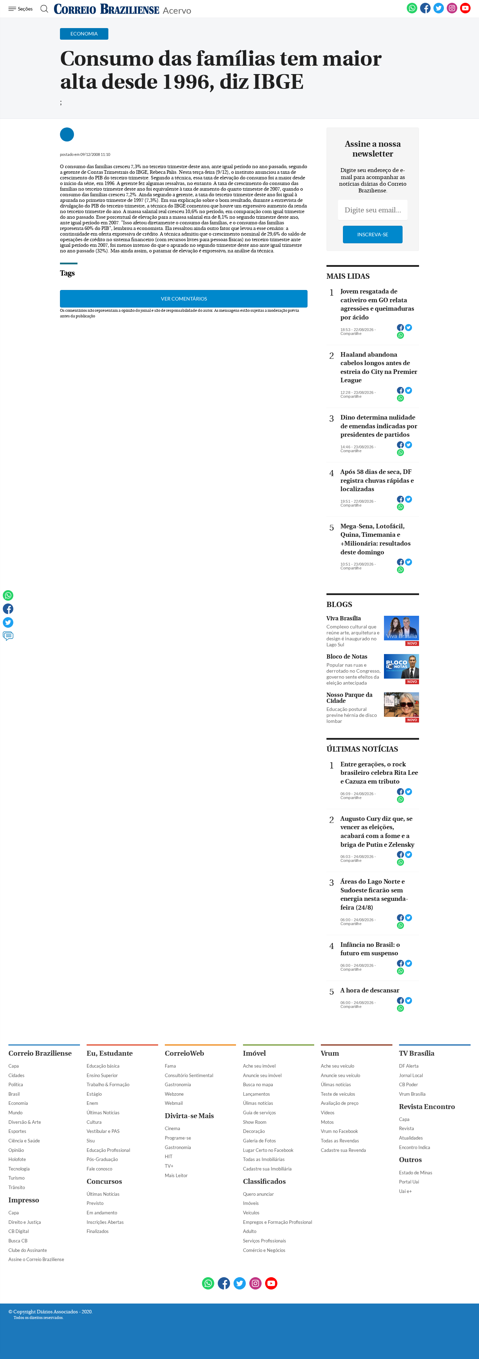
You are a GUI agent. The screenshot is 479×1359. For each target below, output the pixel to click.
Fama (170, 1066)
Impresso (23, 1200)
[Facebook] (425, 12)
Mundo (15, 1112)
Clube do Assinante (27, 1250)
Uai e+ (405, 1191)
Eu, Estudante (110, 1053)
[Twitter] (8, 625)
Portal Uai (409, 1182)
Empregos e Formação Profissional (277, 1222)
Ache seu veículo (337, 1066)
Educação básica (103, 1066)
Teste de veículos (338, 1094)
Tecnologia (19, 1169)
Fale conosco (99, 1169)
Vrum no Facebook (339, 1131)
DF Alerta (409, 1066)
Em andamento (102, 1212)
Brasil (14, 1094)
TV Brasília (416, 1053)
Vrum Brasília (412, 1094)
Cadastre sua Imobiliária (267, 1169)
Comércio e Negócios (264, 1250)
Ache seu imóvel (259, 1066)
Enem (92, 1103)
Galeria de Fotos (259, 1140)
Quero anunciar (258, 1194)
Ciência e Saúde (24, 1140)
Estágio (94, 1094)
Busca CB (17, 1240)
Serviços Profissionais (264, 1240)
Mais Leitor (176, 1175)
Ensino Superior (102, 1075)
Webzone (174, 1094)
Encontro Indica (414, 1147)
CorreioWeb (184, 1053)
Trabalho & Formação (108, 1084)
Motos (327, 1122)
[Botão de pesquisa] (42, 8)
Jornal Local (411, 1075)
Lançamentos (256, 1094)
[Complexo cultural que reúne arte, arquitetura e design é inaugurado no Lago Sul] (401, 629)
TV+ (169, 1166)
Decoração (254, 1131)
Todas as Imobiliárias (264, 1159)
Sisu (91, 1140)
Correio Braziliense (40, 1053)
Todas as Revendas (340, 1140)
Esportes (17, 1131)
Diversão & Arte (24, 1122)
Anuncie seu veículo (340, 1075)
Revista (406, 1128)
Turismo (16, 1178)
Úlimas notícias (258, 1103)
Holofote (17, 1159)
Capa (13, 1066)
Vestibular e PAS (103, 1131)
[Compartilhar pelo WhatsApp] (400, 337)
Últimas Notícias (103, 1112)
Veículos (251, 1212)
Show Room (255, 1122)
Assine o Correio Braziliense (36, 1259)
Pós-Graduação (102, 1159)
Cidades (16, 1075)
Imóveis (251, 1203)
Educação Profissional (108, 1150)
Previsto (95, 1203)
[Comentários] (8, 639)
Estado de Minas (415, 1172)
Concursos (104, 1181)
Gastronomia (178, 1084)
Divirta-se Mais (189, 1116)
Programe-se (178, 1138)
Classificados (264, 1181)
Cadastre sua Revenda (343, 1150)
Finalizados (98, 1231)
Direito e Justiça (24, 1222)
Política (15, 1084)
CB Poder (408, 1084)
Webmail (174, 1103)
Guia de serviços (259, 1112)
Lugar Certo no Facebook (268, 1150)
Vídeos (328, 1112)
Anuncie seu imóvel (262, 1075)
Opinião (16, 1150)
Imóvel (254, 1053)
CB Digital (18, 1231)
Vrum (330, 1053)
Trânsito (16, 1187)
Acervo (177, 10)
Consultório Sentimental (189, 1075)
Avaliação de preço (339, 1103)
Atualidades (411, 1138)
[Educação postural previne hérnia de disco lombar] (401, 705)
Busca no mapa (258, 1084)
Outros (410, 1160)
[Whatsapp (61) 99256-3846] (412, 12)
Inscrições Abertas (105, 1222)
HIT (169, 1156)
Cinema (172, 1128)
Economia (18, 1103)
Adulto (249, 1231)
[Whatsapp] (8, 598)
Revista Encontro (427, 1107)
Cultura (94, 1122)
